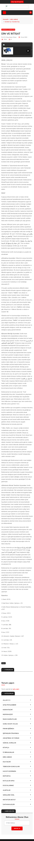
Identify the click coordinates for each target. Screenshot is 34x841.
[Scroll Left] (6, 51)
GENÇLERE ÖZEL (8, 795)
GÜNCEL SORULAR (9, 743)
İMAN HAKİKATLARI (10, 719)
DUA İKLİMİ (7, 762)
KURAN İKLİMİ (8, 710)
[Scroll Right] (28, 51)
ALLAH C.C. (7, 700)
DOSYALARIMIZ (8, 786)
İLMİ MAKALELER (9, 804)
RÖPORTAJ (7, 776)
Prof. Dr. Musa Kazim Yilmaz (8, 37)
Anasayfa (5, 19)
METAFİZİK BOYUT (9, 800)
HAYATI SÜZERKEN (9, 771)
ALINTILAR (6, 790)
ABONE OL (17, 828)
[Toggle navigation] (4, 12)
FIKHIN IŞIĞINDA (8, 729)
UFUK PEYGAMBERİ (9, 705)
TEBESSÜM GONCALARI (11, 767)
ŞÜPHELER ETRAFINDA (11, 733)
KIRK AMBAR (14, 19)
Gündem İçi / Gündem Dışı (12, 22)
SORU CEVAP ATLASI (10, 724)
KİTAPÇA (6, 748)
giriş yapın (16, 689)
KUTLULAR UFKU (8, 781)
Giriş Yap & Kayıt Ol (17, 2)
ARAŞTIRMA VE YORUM (11, 738)
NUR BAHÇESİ (8, 714)
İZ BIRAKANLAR (8, 752)
